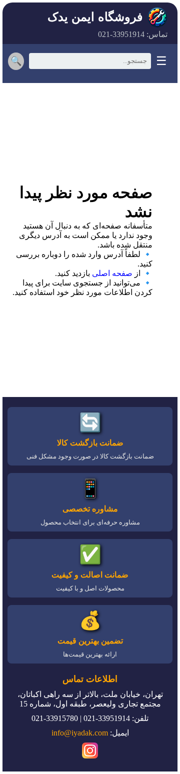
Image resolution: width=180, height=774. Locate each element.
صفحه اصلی (112, 273)
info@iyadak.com (80, 732)
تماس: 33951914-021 (133, 34)
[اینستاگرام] (90, 752)
